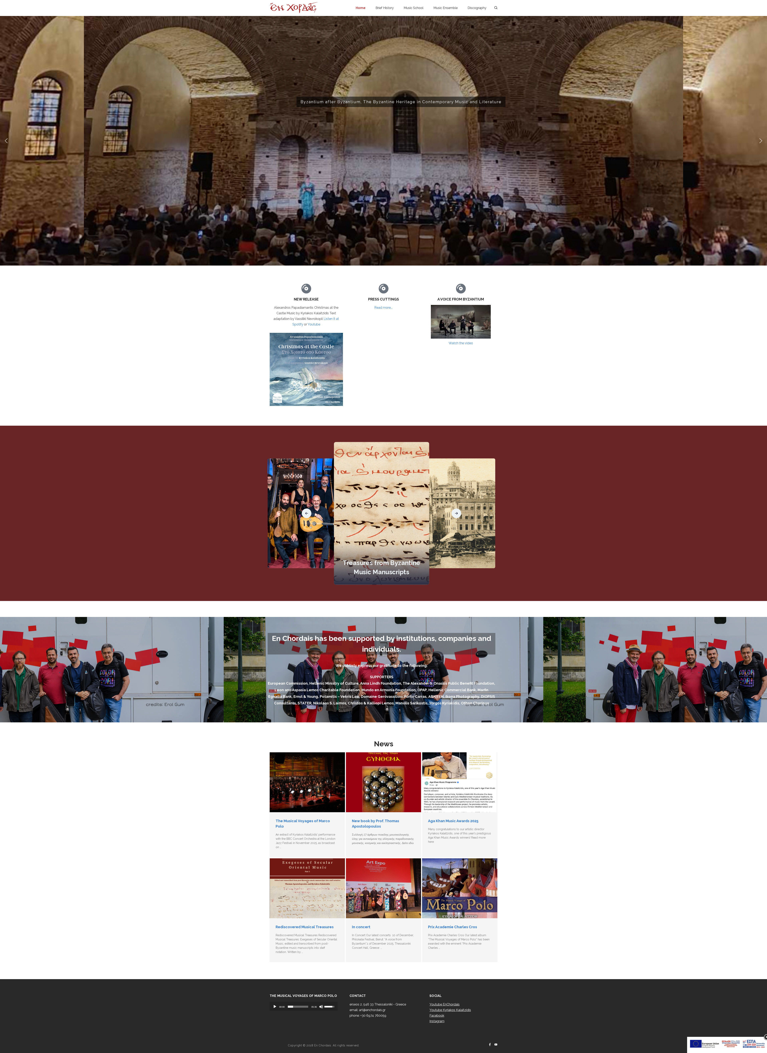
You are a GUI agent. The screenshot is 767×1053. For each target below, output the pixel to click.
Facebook (436, 1015)
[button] (6, 141)
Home (361, 8)
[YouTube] (495, 1044)
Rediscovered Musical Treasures (305, 927)
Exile (381, 572)
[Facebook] (489, 1044)
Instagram (436, 1021)
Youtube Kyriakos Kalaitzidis (450, 1010)
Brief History (385, 8)
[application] (304, 1006)
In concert (361, 927)
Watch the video (461, 343)
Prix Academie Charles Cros (452, 927)
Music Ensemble (445, 8)
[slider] (298, 1007)
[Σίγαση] (321, 1007)
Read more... (383, 307)
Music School (413, 8)
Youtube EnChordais (444, 1004)
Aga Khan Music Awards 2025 (453, 821)
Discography (477, 8)
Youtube (314, 324)
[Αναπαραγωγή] (275, 1007)
